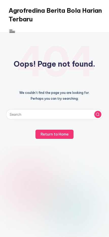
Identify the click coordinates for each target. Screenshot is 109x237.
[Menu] (11, 31)
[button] (97, 114)
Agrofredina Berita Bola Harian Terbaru (55, 15)
